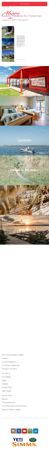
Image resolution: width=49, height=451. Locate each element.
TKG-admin (22, 20)
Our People (6, 377)
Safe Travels (6, 391)
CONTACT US (24, 4)
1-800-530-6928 (25, 8)
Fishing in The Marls (9, 369)
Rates (4, 380)
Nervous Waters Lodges (11, 409)
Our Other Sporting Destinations (14, 406)
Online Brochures (8, 402)
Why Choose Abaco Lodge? (12, 355)
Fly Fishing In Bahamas (10, 365)
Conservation (7, 395)
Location (5, 358)
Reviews (5, 399)
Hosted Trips (7, 387)
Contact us (6, 373)
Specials (5, 384)
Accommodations (8, 362)
